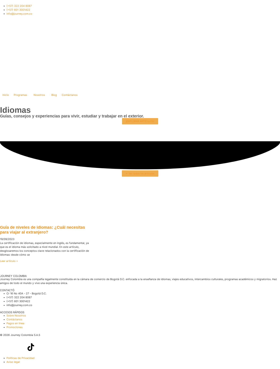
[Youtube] (22, 347)
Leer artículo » (9, 261)
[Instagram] (40, 347)
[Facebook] (4, 347)
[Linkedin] (13, 347)
